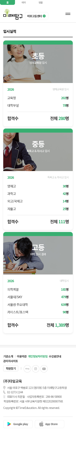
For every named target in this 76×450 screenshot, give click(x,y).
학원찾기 (11, 368)
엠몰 (41, 2)
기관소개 (8, 356)
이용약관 (22, 356)
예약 (23, 2)
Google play (20, 424)
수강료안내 (55, 356)
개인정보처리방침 (37, 356)
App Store (51, 424)
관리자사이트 (10, 361)
